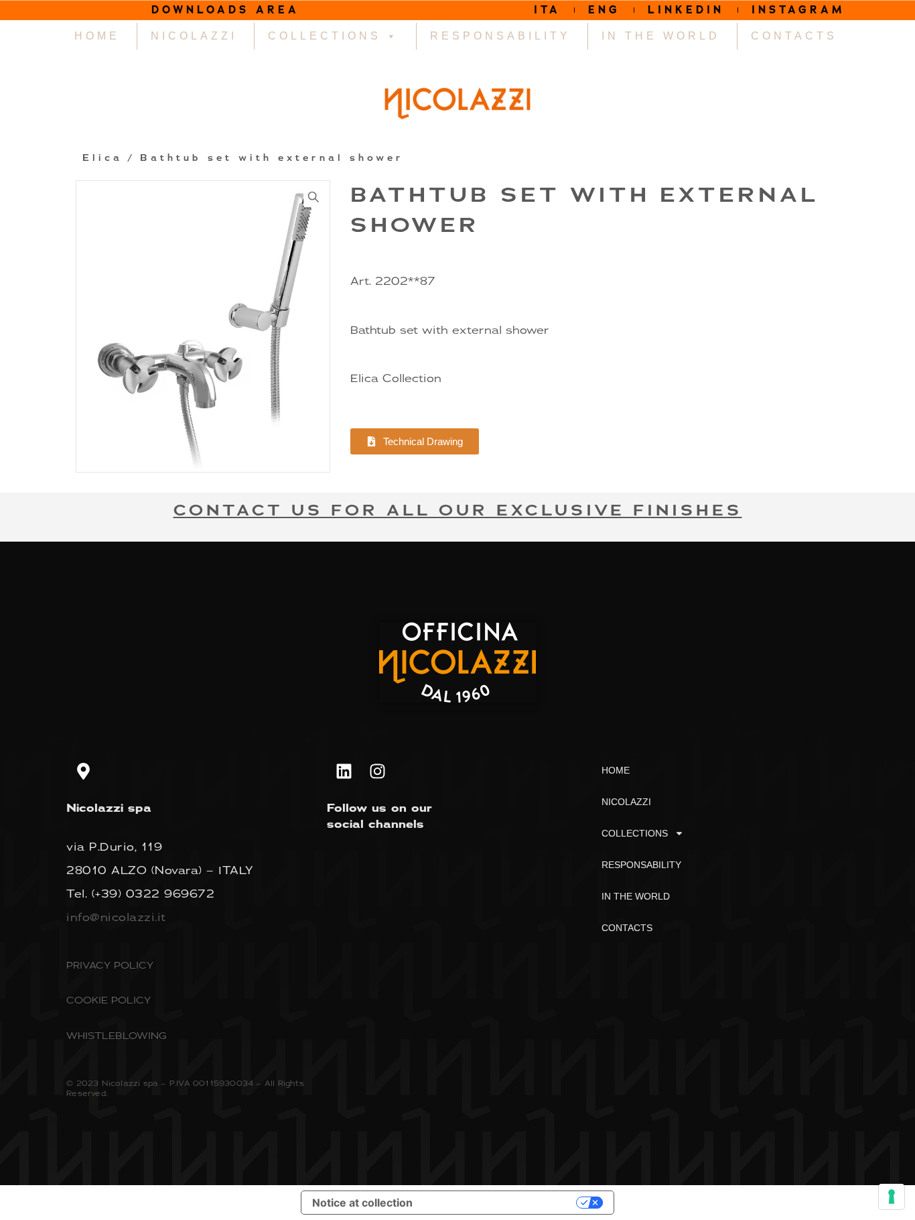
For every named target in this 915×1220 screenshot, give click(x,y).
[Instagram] (377, 771)
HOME (97, 36)
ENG (604, 10)
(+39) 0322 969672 (153, 893)
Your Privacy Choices (501, 1202)
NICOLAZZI (194, 36)
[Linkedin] (343, 771)
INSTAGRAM (798, 10)
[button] (313, 197)
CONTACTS (794, 36)
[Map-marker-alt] (83, 771)
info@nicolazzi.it (116, 917)
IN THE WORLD (661, 36)
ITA (547, 10)
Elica (102, 158)
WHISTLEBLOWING (116, 1035)
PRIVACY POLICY (109, 965)
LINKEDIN (686, 10)
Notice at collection (362, 1202)
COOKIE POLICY (108, 999)
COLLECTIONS (324, 36)
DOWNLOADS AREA (225, 10)
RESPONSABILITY (500, 36)
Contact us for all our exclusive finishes (457, 510)
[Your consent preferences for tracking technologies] (891, 1196)
